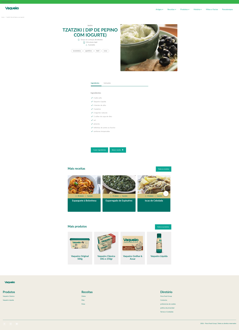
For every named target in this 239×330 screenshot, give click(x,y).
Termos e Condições (166, 312)
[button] (163, 9)
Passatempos (227, 9)
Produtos (184, 9)
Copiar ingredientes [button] (99, 150)
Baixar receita (116, 150)
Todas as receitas (163, 169)
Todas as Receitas (7, 2)
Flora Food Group (166, 296)
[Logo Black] (12, 6)
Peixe (83, 304)
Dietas (84, 296)
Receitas (170, 9)
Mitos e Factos (212, 9)
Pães (83, 300)
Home (2, 17)
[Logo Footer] (10, 281)
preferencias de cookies (168, 304)
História (197, 9)
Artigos (159, 9)
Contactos (163, 300)
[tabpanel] (119, 112)
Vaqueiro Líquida (8, 300)
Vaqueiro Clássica (8, 296)
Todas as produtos (163, 227)
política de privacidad (167, 308)
